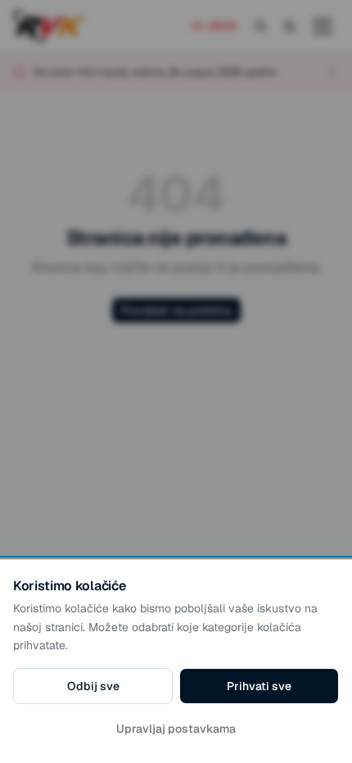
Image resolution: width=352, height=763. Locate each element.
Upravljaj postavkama (176, 728)
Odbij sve (93, 686)
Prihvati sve (259, 686)
